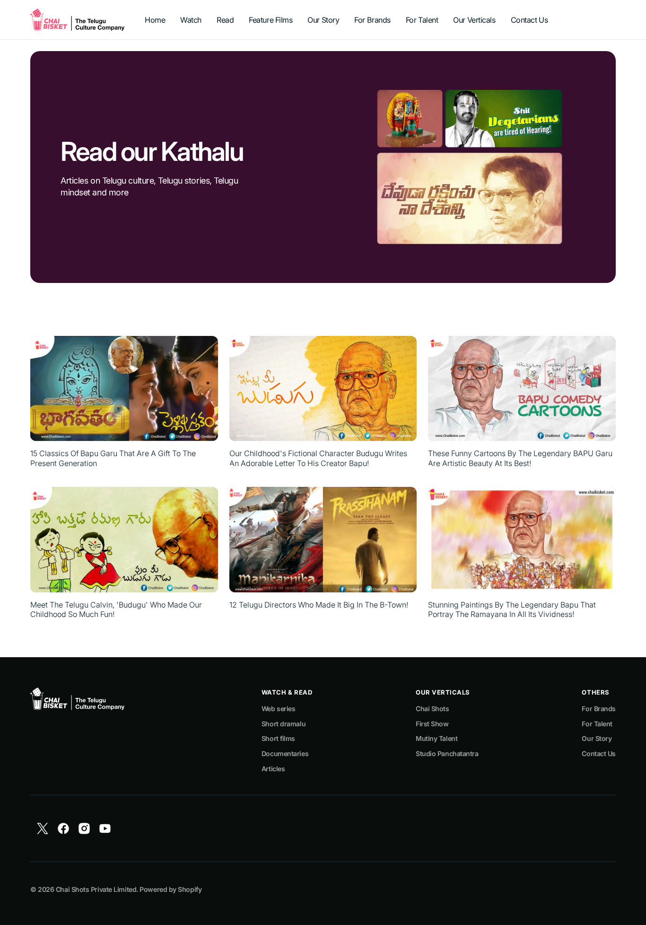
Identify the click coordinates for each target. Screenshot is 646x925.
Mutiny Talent (436, 738)
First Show (432, 724)
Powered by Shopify (170, 889)
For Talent (597, 724)
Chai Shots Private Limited (96, 889)
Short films (278, 738)
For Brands (599, 709)
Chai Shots (432, 709)
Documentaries (285, 753)
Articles (273, 769)
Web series (279, 709)
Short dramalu (284, 724)
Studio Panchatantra (447, 753)
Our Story (596, 738)
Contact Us (599, 753)
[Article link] (124, 402)
